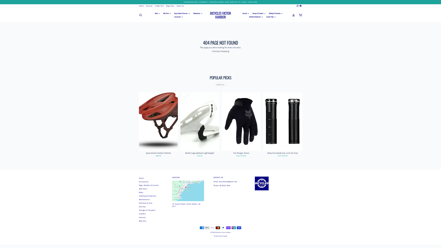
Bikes (156, 13)
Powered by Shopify (220, 236)
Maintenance (197, 13)
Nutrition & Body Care (255, 17)
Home (141, 6)
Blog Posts (170, 6)
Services (149, 6)
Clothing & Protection (275, 13)
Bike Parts (166, 13)
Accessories (177, 17)
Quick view (158, 148)
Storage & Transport (258, 13)
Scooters (142, 214)
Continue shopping (220, 51)
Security (244, 13)
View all (220, 85)
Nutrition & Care (145, 203)
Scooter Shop (270, 17)
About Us (180, 6)
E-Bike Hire (159, 6)
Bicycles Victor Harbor (220, 15)
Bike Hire (142, 221)
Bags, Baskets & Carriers (181, 13)
